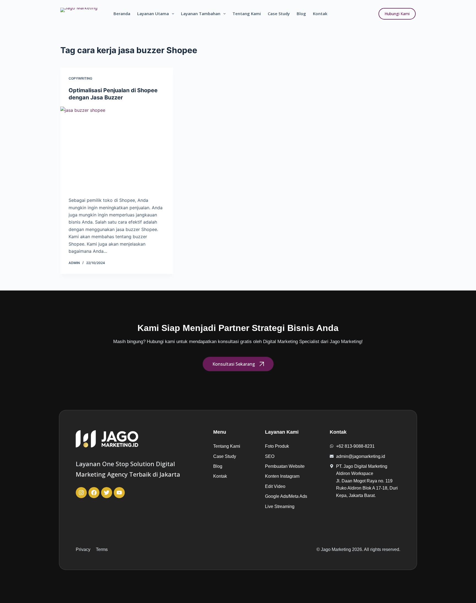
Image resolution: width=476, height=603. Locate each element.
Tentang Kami (246, 13)
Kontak (320, 13)
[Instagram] (81, 492)
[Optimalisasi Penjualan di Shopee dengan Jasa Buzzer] (116, 149)
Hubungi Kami (397, 13)
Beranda (121, 13)
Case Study (279, 13)
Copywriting (80, 78)
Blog (301, 13)
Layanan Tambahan (200, 13)
